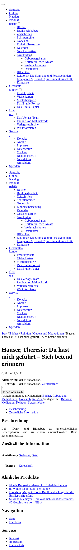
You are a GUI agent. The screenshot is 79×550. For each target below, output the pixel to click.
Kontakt (22, 138)
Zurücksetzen (50, 383)
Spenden (14, 166)
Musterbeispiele (26, 100)
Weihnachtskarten (35, 65)
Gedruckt (24, 455)
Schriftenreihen (26, 37)
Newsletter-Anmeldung (24, 161)
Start (4, 333)
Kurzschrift (25, 465)
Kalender (22, 47)
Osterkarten (32, 68)
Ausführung (10, 379)
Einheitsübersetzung (29, 44)
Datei (35, 455)
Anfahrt (21, 142)
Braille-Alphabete (27, 30)
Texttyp (10, 383)
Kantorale (23, 82)
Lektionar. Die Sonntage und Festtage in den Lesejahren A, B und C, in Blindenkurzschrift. (45, 77)
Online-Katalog (14, 14)
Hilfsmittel (23, 72)
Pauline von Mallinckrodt (32, 121)
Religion (26, 333)
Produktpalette (25, 93)
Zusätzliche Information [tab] (23, 412)
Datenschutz (24, 148)
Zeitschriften (24, 34)
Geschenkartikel (26, 51)
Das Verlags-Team (28, 117)
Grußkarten (24, 55)
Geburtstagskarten (35, 58)
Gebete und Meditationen (48, 333)
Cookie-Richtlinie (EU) (26, 154)
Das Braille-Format (28, 103)
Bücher (21, 27)
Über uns (12, 273)
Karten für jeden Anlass (39, 62)
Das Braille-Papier (28, 107)
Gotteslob (23, 41)
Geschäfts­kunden (16, 249)
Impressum (23, 145)
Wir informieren (26, 127)
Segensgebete (36, 402)
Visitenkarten (25, 96)
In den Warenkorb (13, 392)
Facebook (15, 522)
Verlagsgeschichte (28, 124)
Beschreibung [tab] (17, 409)
